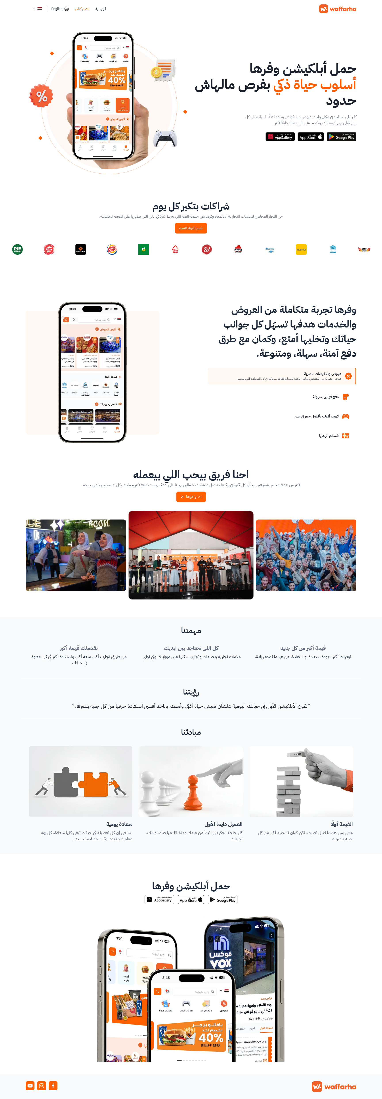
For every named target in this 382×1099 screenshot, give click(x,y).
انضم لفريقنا (194, 497)
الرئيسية (101, 8)
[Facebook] (53, 1085)
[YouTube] (30, 1085)
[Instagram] (41, 1085)
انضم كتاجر (82, 8)
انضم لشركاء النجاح (191, 228)
